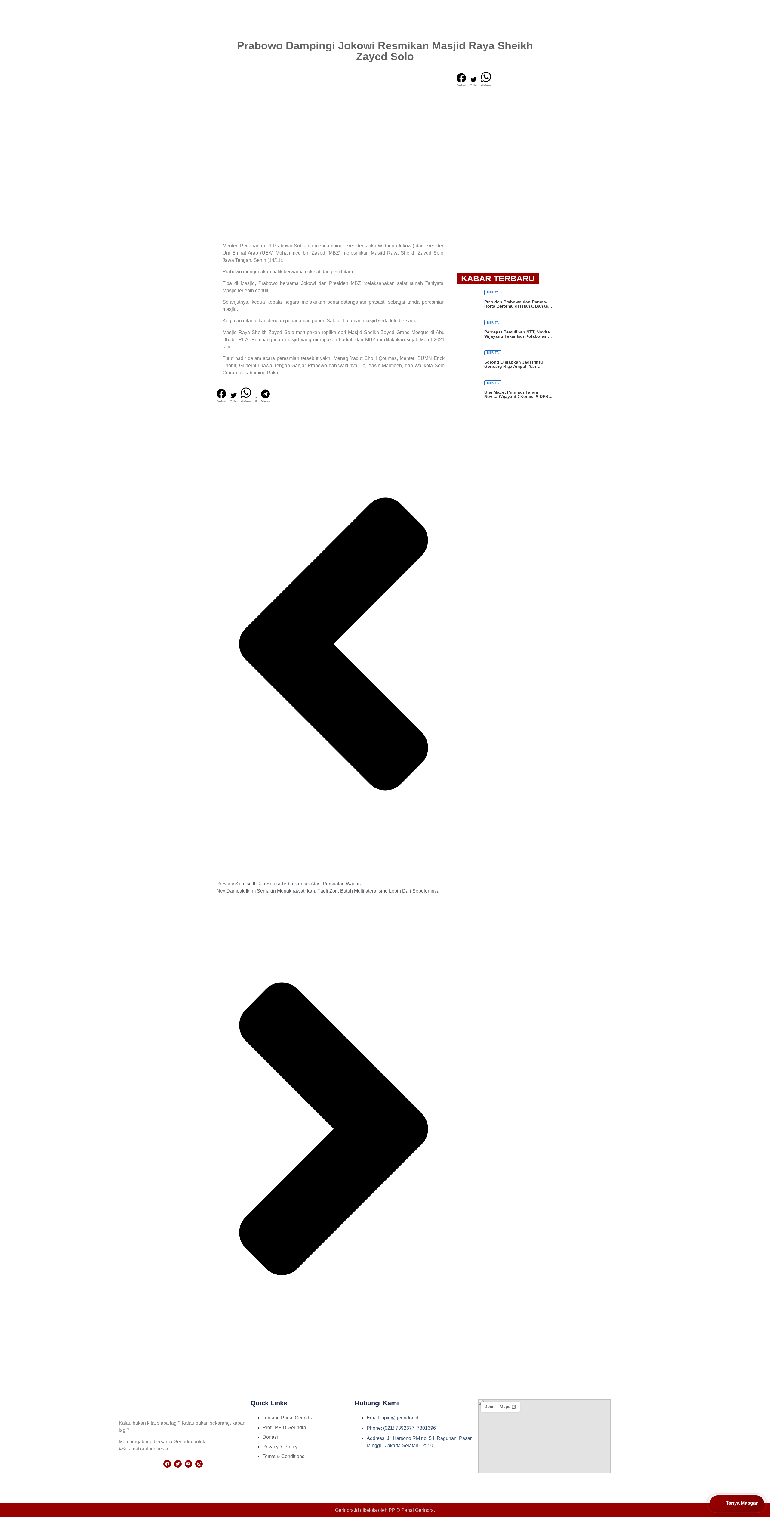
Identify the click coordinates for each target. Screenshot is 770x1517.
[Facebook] (167, 1464)
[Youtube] (188, 1464)
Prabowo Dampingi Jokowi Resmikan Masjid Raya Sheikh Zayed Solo (385, 51)
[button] (221, 396)
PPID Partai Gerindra (411, 1510)
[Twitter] (178, 1464)
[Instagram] (199, 1464)
